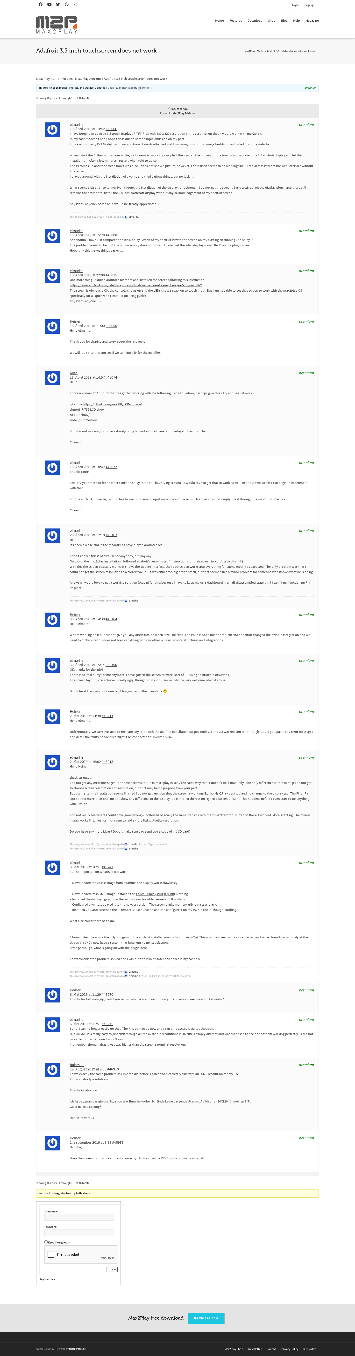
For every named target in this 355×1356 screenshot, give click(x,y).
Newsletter (255, 1349)
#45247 (107, 867)
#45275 (107, 1024)
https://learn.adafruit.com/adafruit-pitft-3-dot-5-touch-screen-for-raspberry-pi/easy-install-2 (136, 285)
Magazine (312, 21)
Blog (284, 21)
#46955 (118, 1142)
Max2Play (249, 51)
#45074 (111, 377)
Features (235, 21)
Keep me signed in (59, 1242)
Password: (50, 1227)
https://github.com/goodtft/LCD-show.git (112, 404)
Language (309, 5)
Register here (47, 1279)
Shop (272, 21)
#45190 (111, 664)
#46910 (113, 1069)
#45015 (111, 275)
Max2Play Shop (234, 1349)
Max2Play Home (47, 79)
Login (295, 5)
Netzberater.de (77, 1349)
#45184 (111, 619)
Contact (271, 1349)
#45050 (111, 325)
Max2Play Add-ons (88, 79)
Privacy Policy (289, 1349)
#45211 (107, 716)
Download (255, 21)
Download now (206, 1318)
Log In (112, 1269)
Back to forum (179, 109)
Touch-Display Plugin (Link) (155, 894)
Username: (51, 1211)
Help (296, 21)
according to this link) (227, 561)
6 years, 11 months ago (120, 88)
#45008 (111, 235)
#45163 (111, 535)
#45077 (111, 467)
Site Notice (309, 1349)
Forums (67, 79)
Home (219, 21)
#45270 (107, 994)
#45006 (111, 129)
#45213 (107, 761)
